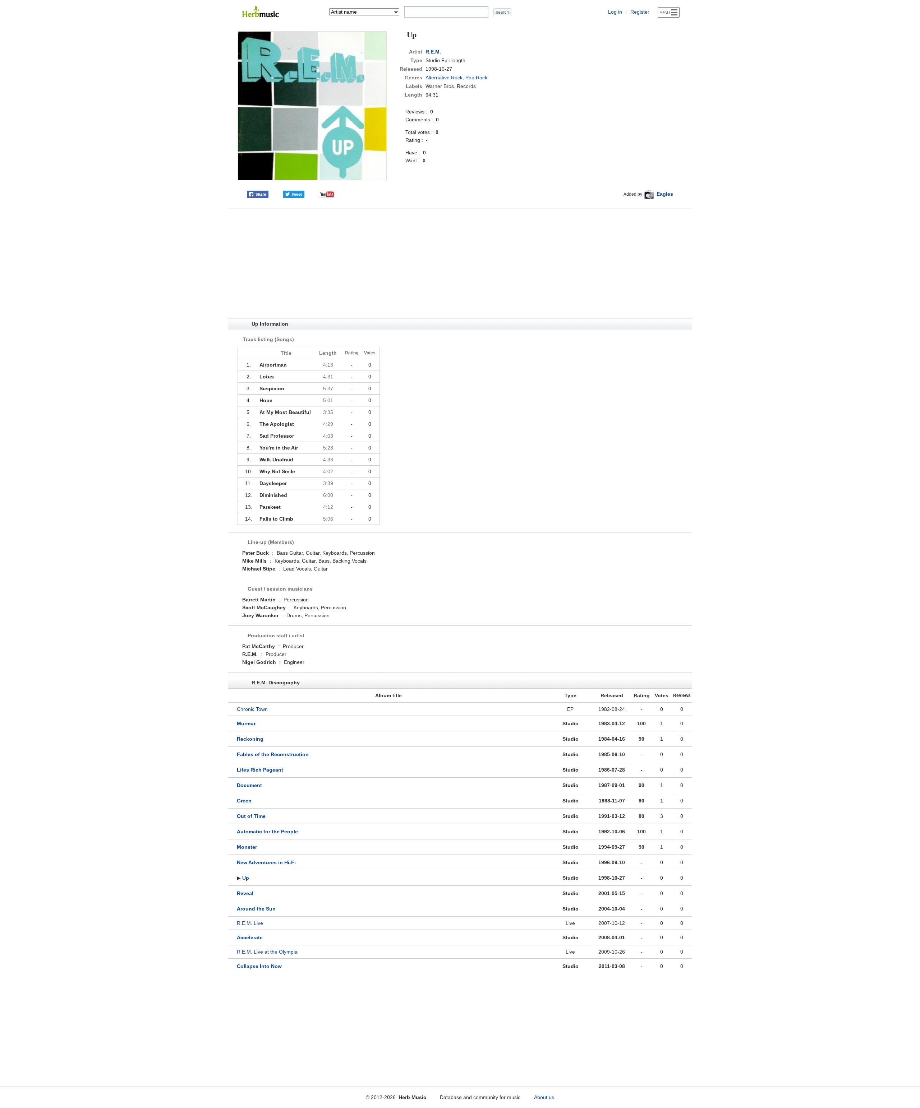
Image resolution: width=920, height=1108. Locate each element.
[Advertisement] (460, 263)
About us (544, 1097)
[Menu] (669, 12)
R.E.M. (433, 52)
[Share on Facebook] (257, 194)
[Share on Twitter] (293, 194)
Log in (615, 12)
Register (639, 12)
